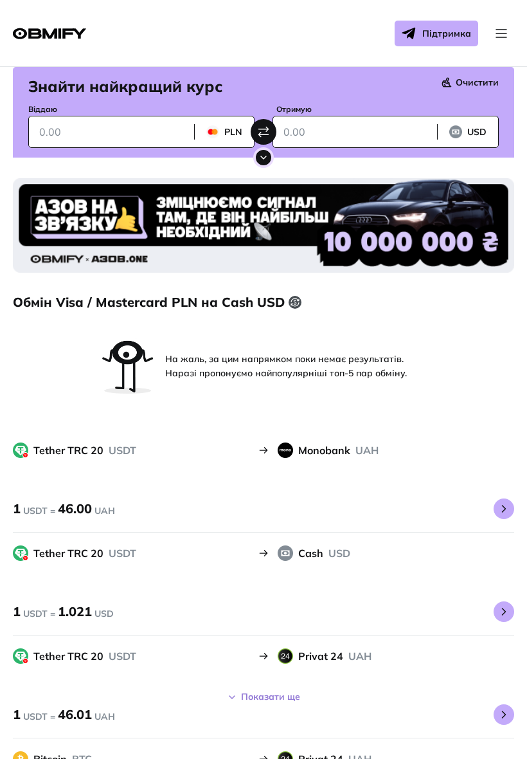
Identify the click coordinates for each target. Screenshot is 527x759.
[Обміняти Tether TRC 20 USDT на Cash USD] (504, 611)
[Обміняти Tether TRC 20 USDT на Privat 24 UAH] (504, 714)
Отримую (294, 109)
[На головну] (49, 33)
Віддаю (42, 109)
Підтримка (446, 33)
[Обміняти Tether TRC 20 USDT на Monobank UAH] (504, 508)
